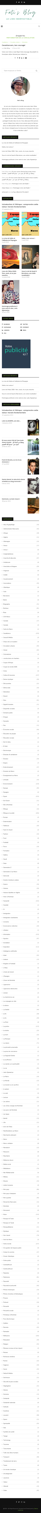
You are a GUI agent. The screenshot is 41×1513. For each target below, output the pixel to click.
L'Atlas (21, 968)
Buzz (21, 612)
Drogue (21, 717)
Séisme (21, 1390)
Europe (21, 817)
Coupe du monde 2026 (21, 667)
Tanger (21, 1436)
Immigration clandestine (21, 918)
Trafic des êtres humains (21, 1453)
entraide (21, 780)
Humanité (21, 901)
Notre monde (21, 1244)
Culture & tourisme (21, 675)
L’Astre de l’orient (21, 972)
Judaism (21, 959)
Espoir (21, 796)
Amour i (21, 550)
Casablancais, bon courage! (13, 45)
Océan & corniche (21, 1252)
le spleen (21, 1089)
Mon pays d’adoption (21, 1193)
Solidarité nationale (21, 1402)
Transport (21, 1457)
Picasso (21, 1298)
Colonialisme (21, 654)
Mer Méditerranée (21, 1173)
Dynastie (21, 721)
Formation (21, 851)
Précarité (21, 1306)
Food (21, 838)
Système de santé (21, 1432)
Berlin (21, 600)
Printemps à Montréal (21, 1315)
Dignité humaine (21, 704)
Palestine (21, 1273)
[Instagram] (21, 2)
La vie (21, 1068)
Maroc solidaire (21, 1143)
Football (21, 842)
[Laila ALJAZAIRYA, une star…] (33, 427)
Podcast (21, 1302)
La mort (21, 1035)
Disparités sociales (21, 709)
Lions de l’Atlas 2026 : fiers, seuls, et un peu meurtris (18, 151)
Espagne (21, 792)
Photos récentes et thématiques (21, 1294)
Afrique (21, 533)
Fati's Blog (7, 48)
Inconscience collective (21, 926)
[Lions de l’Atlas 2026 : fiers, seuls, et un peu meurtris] (10, 257)
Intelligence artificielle (21, 951)
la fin (21, 1014)
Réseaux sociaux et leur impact (21, 1348)
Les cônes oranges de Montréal (21, 1106)
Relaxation (21, 1340)
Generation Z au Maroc (21, 872)
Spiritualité (21, 1423)
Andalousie (21, 562)
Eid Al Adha (21, 742)
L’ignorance (21, 984)
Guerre (21, 884)
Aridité (21, 575)
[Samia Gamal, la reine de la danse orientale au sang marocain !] (33, 486)
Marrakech (21, 1147)
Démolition (21, 692)
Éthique (21, 809)
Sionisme (21, 1394)
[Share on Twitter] (19, 58)
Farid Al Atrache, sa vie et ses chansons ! (11, 461)
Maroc (21, 1139)
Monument (21, 1210)
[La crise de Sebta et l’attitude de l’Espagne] (10, 224)
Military (21, 1177)
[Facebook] (16, 2)
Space (21, 1419)
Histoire (21, 888)
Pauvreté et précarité (21, 1285)
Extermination (21, 821)
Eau (21, 725)
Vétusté (21, 1486)
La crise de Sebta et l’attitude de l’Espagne (15, 143)
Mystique (21, 1231)
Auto (21, 591)
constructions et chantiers (21, 658)
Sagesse (21, 1365)
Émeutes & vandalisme (21, 754)
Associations (21, 583)
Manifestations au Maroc (21, 1131)
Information (24, 42)
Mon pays (21, 1189)
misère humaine (21, 1185)
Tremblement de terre (21, 1461)
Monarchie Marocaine (21, 1202)
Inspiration (21, 947)
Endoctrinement (21, 767)
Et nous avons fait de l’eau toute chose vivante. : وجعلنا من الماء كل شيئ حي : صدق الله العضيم (19, 172)
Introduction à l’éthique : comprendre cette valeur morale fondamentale (20, 205)
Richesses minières (21, 1357)
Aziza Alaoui (5, 188)
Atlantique (21, 587)
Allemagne (21, 541)
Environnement (21, 784)
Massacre (21, 1152)
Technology (21, 1440)
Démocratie (21, 688)
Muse (21, 1214)
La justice (21, 1026)
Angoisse (21, 571)
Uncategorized (21, 1474)
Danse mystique (21, 679)
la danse (21, 1005)
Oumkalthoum (21, 1265)
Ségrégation (21, 1386)
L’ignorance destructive (21, 989)
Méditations (21, 1168)
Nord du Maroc (21, 1239)
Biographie (21, 604)
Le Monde (21, 1081)
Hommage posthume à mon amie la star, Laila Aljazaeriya (19, 159)
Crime (21, 671)
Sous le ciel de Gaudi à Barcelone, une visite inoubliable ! (19, 155)
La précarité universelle (21, 1047)
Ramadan (21, 1331)
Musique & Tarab (21, 1219)
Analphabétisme (21, 554)
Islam (21, 955)
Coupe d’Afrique (21, 663)
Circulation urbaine (15, 42)
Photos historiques (21, 1290)
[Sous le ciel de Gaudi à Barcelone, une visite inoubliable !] (30, 257)
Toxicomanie (21, 1449)
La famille (21, 1009)
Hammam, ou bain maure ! (11, 499)
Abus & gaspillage (21, 525)
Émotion (21, 759)
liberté (21, 1118)
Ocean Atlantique (21, 1256)
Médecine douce (21, 1160)
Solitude (21, 1407)
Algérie (21, 537)
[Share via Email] (26, 58)
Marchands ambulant (21, 1135)
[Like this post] (15, 58)
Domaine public (21, 713)
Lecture (21, 1097)
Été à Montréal (21, 805)
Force (21, 846)
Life (21, 1122)
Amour (21, 545)
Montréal (21, 1206)
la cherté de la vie (21, 997)
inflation (21, 930)
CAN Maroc (21, 617)
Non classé (21, 1235)
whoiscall (5, 192)
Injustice (21, 938)
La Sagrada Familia (21, 1056)
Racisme (21, 1327)
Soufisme (21, 1411)
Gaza (21, 863)
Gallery (21, 855)
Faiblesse (21, 826)
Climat (21, 650)
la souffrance (21, 1060)
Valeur (21, 1482)
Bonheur (21, 608)
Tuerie (21, 1465)
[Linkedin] (24, 2)
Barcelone (21, 596)
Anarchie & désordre (21, 558)
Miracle (21, 1181)
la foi (21, 1018)
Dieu (21, 700)
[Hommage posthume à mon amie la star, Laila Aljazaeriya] (10, 292)
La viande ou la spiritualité (21, 1064)
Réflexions (21, 1336)
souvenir (21, 1415)
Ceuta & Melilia (21, 637)
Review (21, 1352)
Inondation (21, 943)
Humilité (21, 905)
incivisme (21, 922)
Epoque (21, 788)
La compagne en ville (21, 1001)
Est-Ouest (21, 801)
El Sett (21, 746)
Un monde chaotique (21, 1469)
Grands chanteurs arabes (21, 880)
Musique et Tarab (21, 1223)
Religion (21, 1344)
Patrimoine (21, 1277)
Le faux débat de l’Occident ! (20, 192)
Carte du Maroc (21, 629)
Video (21, 1490)
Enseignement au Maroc (21, 775)
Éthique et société (21, 813)
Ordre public (21, 1260)
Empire (21, 763)
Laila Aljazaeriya (21, 1072)
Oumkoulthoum (21, 1269)
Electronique (21, 750)
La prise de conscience (21, 1051)
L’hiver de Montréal (21, 980)
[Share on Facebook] (17, 58)
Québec (21, 1323)
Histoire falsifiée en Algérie (21, 892)
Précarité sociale (21, 1311)
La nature (21, 1043)
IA (21, 909)
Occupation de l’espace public (21, 1248)
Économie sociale (21, 729)
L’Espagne (21, 976)
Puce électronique (21, 1319)
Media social (21, 1164)
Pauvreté (21, 1281)
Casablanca (5, 42)
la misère (21, 1030)
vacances (21, 1478)
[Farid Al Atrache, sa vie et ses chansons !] (33, 467)
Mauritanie (21, 1156)
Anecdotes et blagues (21, 566)
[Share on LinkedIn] (21, 58)
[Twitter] (19, 2)
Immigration (21, 913)
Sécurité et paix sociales (21, 1382)
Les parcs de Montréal (21, 1110)
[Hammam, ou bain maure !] (33, 506)
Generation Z (21, 867)
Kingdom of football (21, 964)
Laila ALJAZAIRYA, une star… (11, 421)
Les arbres (21, 1101)
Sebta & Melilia (21, 1373)
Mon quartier (21, 1198)
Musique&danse (21, 1227)
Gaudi (21, 859)
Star (21, 1428)
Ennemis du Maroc (21, 771)
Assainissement (21, 579)
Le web (21, 1093)
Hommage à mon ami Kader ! (20, 184)
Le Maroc (21, 1076)
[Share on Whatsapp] (23, 58)
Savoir (21, 1369)
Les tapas (21, 1114)
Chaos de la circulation (21, 642)
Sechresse (21, 1377)
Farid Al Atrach (21, 830)
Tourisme (21, 1444)
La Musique (21, 1039)
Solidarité (21, 1398)
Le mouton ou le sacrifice (21, 1085)
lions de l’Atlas (21, 1127)
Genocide (21, 876)
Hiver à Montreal (21, 897)
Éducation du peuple (21, 734)
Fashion (21, 834)
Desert (21, 696)
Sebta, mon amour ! (8, 147)
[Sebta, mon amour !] (30, 224)
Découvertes (21, 683)
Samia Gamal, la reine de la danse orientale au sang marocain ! (13, 480)
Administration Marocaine (21, 529)
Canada (21, 621)
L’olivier (21, 993)
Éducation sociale (21, 738)
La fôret (21, 1022)
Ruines (21, 1361)
